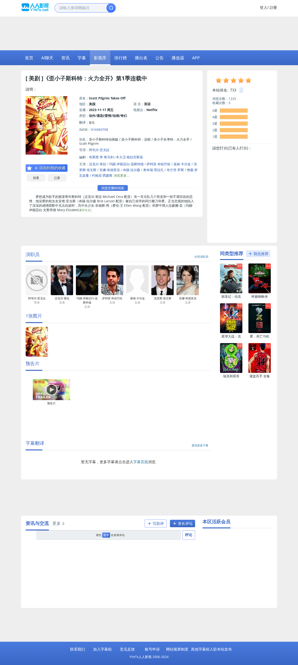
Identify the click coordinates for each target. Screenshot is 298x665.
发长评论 (185, 523)
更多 (56, 523)
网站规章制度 (177, 649)
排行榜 (120, 58)
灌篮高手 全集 (259, 376)
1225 (232, 98)
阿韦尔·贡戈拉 (99, 150)
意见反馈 (127, 649)
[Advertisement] (149, 33)
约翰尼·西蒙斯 (102, 175)
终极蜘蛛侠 (259, 296)
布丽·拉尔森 (131, 170)
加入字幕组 (102, 649)
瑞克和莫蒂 (231, 376)
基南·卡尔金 (182, 164)
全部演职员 (201, 257)
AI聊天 (47, 58)
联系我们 (77, 649)
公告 (159, 58)
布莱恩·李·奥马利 (101, 157)
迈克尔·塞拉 (97, 164)
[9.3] (231, 292)
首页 (29, 58)
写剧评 (158, 523)
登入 (263, 7)
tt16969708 (99, 129)
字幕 (82, 58)
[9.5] (259, 332)
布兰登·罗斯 (175, 170)
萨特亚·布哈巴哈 (158, 164)
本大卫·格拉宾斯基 (129, 157)
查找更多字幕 (200, 445)
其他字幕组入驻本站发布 (211, 649)
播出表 (141, 58)
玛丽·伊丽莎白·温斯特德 (126, 164)
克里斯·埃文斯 (162, 300)
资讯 (65, 58)
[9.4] (259, 292)
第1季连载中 (131, 78)
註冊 (273, 7)
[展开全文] (84, 210)
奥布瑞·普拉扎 (153, 170)
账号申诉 (152, 649)
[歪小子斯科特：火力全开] (37, 356)
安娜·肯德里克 (109, 170)
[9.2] (259, 372)
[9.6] (231, 372)
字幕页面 (140, 461)
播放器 (178, 58)
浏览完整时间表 (112, 188)
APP (196, 58)
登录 (106, 535)
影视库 (100, 58)
